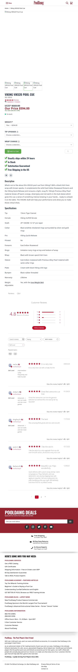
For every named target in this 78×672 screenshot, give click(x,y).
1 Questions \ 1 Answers (13, 102)
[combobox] (34, 339)
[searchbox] (14, 339)
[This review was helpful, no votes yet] (64, 384)
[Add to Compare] (11, 175)
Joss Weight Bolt (37, 282)
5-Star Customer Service (13, 622)
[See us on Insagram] (33, 527)
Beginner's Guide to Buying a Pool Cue (18, 586)
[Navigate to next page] (46, 497)
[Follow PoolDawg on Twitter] (39, 527)
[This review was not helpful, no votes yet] (67, 384)
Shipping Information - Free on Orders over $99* (22, 570)
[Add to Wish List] (6, 175)
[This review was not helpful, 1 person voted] (67, 412)
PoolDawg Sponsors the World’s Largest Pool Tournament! (26, 603)
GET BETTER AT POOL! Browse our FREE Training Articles (25, 592)
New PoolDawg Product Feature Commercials (21, 600)
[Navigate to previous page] (32, 497)
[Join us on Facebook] (27, 527)
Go (70, 521)
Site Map (44, 666)
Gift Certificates (10, 566)
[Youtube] (51, 527)
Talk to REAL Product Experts (15, 576)
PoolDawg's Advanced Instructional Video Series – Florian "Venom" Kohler (31, 606)
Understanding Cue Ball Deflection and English (21, 589)
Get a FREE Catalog (11, 563)
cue (15, 354)
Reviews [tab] (11, 293)
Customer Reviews (11, 625)
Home (6, 8)
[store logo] (39, 3)
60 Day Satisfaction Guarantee (16, 573)
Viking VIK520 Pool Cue (17, 8)
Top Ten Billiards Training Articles (16, 583)
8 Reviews (16, 100)
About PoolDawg (11, 628)
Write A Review (39, 328)
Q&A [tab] (18, 293)
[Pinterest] (45, 527)
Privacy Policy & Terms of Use (50, 664)
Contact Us (44, 669)
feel (10, 354)
